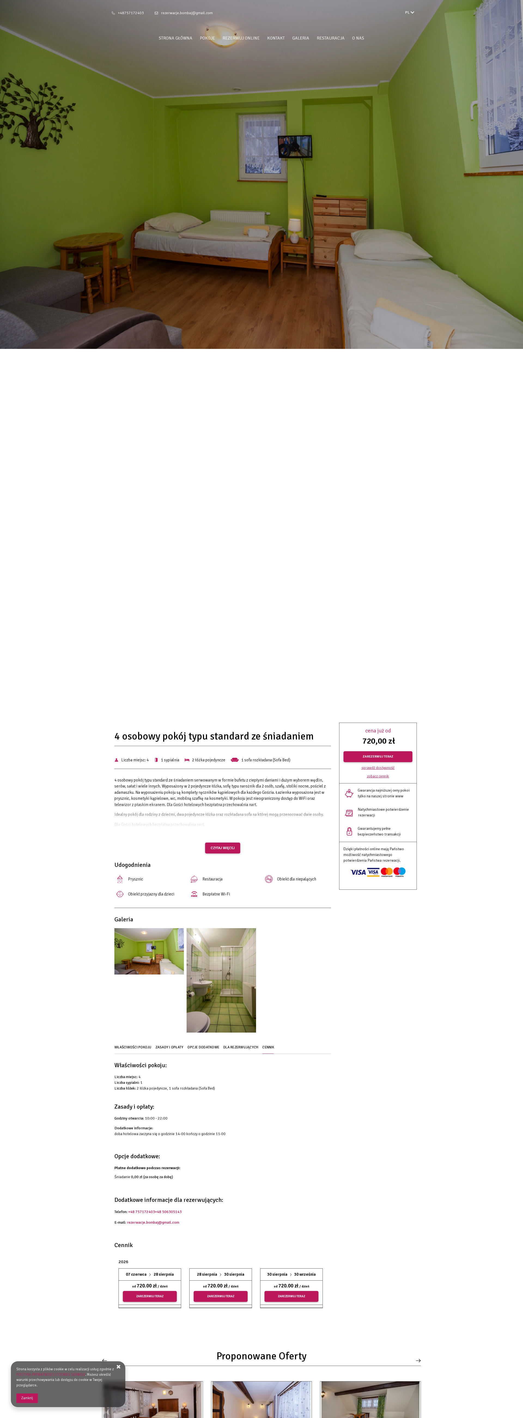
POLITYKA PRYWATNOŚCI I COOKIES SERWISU (50, 1374)
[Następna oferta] (416, 1360)
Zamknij (27, 1398)
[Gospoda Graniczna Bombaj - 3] (221, 981)
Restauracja (331, 38)
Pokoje (207, 38)
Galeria (300, 38)
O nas (358, 38)
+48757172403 (131, 13)
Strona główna (175, 38)
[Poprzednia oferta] (106, 1360)
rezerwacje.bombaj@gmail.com (187, 13)
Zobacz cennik (378, 776)
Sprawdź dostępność (378, 767)
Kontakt (276, 38)
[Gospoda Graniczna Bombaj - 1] (149, 952)
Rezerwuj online (241, 38)
